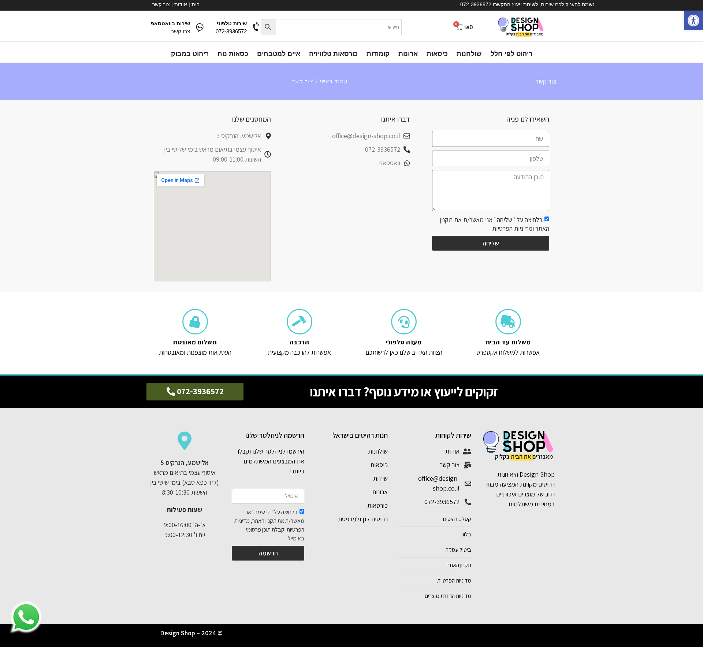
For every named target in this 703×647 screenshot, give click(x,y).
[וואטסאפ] (200, 27)
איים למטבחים (278, 54)
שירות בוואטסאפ (170, 23)
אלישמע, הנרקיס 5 (184, 462)
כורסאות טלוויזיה (333, 54)
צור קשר (161, 4)
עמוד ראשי (334, 81)
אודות (180, 4)
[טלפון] (256, 27)
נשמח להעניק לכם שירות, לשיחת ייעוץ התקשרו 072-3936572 (527, 4)
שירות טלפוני (232, 23)
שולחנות (469, 54)
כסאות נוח (232, 54)
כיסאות (437, 54)
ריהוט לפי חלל (511, 54)
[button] (693, 20)
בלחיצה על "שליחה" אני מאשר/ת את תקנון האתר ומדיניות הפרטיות (494, 224)
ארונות (408, 54)
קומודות (378, 54)
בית (195, 4)
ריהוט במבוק (190, 54)
